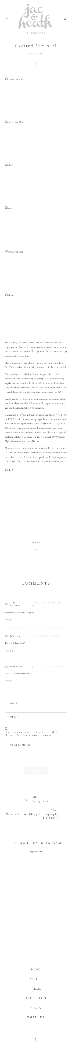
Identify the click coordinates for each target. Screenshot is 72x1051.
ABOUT (36, 979)
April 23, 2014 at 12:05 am (44, 636)
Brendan (15, 636)
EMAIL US (36, 1017)
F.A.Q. (35, 1007)
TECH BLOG (36, 998)
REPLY (9, 620)
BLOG (36, 969)
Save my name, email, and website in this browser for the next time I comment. (31, 733)
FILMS (36, 988)
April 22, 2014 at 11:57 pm (47, 666)
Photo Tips (36, 53)
